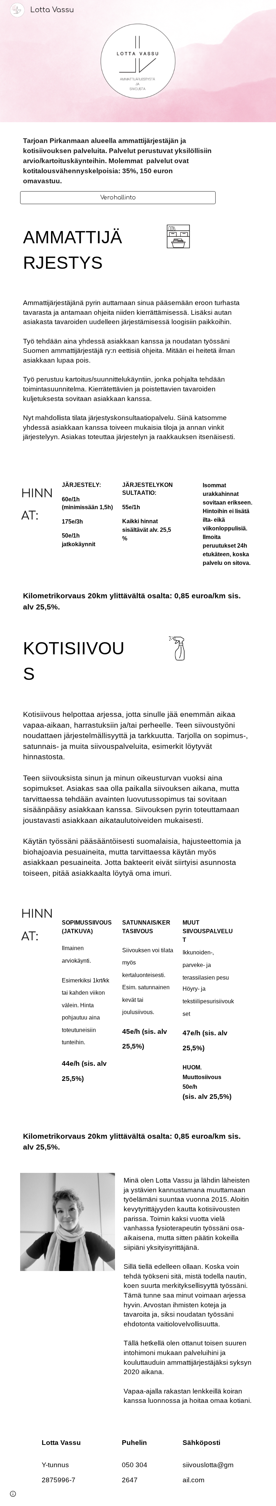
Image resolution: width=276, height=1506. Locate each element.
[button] (13, 1494)
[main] (117, 161)
